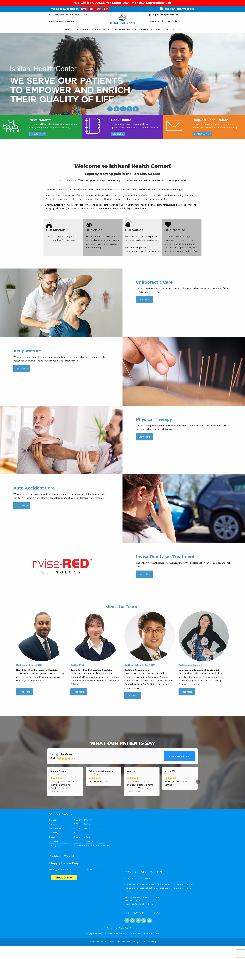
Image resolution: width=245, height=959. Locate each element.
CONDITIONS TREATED (123, 29)
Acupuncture (130, 180)
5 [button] (135, 109)
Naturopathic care (150, 180)
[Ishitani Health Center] (86, 878)
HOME (68, 29)
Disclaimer (112, 928)
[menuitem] (67, 29)
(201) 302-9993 (68, 21)
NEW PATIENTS (99, 29)
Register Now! (38, 134)
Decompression (176, 180)
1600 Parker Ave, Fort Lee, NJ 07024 (69, 15)
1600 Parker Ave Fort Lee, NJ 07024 (141, 897)
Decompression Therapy (91, 199)
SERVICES (144, 29)
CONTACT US (173, 29)
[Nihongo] (84, 8)
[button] (47, 782)
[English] (91, 8)
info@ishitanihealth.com (142, 904)
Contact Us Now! (202, 134)
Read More (24, 692)
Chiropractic (91, 180)
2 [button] (116, 109)
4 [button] (129, 109)
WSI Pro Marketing (147, 942)
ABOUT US (81, 29)
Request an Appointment (165, 15)
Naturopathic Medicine (160, 199)
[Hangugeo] (106, 8)
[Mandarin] (98, 8)
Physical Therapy (110, 180)
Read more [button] (57, 791)
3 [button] (123, 109)
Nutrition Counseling (132, 199)
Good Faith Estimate (128, 928)
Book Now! (117, 134)
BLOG (158, 29)
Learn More (144, 299)
